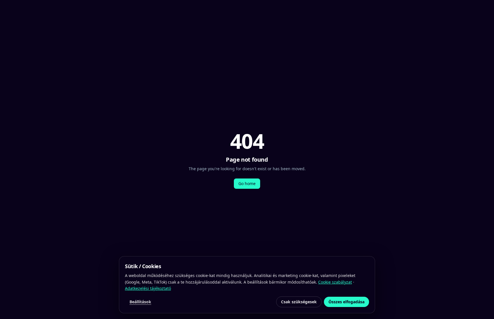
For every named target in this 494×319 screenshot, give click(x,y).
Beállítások (140, 301)
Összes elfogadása (346, 301)
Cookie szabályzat (335, 282)
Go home (247, 183)
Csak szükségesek (299, 301)
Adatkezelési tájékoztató (148, 288)
